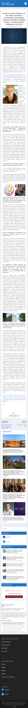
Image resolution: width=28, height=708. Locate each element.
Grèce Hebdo (4, 648)
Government (14, 573)
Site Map (3, 670)
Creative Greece (15, 566)
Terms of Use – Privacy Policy (8, 677)
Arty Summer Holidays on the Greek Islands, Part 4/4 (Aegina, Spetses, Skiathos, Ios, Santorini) (15, 551)
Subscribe (3, 673)
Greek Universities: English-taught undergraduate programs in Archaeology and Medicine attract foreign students (13, 451)
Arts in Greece (14, 553)
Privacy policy (18, 593)
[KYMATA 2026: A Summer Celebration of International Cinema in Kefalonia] (4, 564)
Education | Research (17, 26)
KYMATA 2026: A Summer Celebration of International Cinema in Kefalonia (16, 564)
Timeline (3, 667)
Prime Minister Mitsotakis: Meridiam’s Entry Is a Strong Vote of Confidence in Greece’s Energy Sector (15, 571)
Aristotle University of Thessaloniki (10, 77)
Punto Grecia (4, 651)
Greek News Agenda (9, 604)
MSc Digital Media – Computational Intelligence (13, 79)
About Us (3, 664)
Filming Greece (21, 566)
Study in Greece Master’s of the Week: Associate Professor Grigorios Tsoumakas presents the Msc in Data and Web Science (13, 518)
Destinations (20, 553)
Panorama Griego (5, 645)
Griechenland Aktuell (6, 641)
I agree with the (14, 593)
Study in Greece (13, 47)
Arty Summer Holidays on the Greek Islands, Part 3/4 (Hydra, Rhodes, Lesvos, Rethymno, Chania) (16, 558)
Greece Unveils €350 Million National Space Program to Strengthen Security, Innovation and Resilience (16, 577)
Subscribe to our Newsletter (14, 596)
